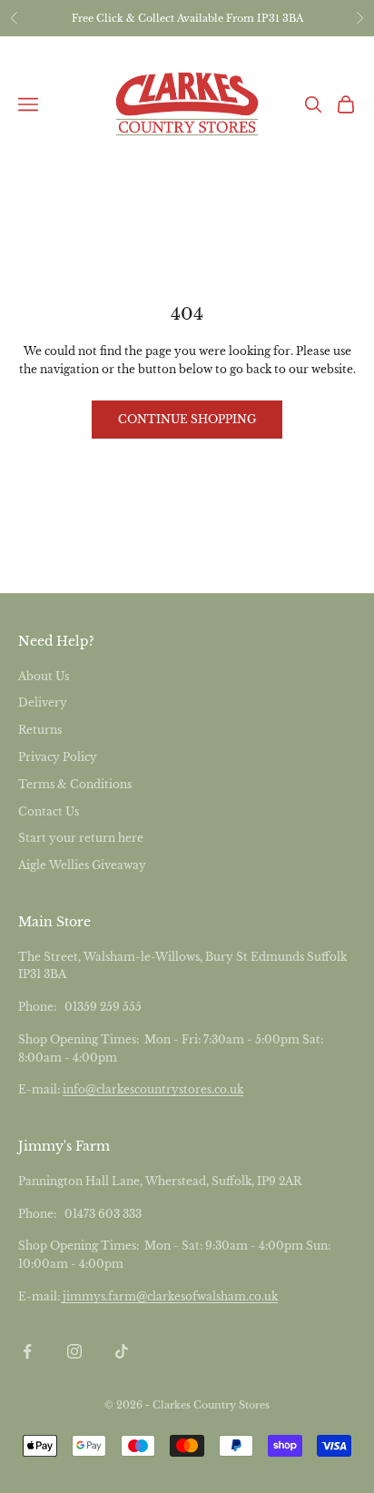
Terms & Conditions (75, 784)
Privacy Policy (57, 757)
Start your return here (80, 838)
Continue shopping (187, 419)
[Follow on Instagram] (74, 1351)
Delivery (42, 702)
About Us (43, 676)
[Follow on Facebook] (27, 1351)
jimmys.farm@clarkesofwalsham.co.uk (170, 1296)
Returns (40, 730)
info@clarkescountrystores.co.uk (153, 1089)
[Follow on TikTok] (122, 1351)
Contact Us (48, 811)
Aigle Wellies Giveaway (82, 865)
